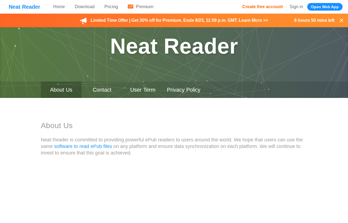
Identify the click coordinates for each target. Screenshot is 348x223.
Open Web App (325, 7)
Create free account (262, 6)
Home (59, 6)
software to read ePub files (83, 146)
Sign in (296, 6)
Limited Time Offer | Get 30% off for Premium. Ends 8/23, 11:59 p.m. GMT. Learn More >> (179, 20)
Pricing (111, 6)
